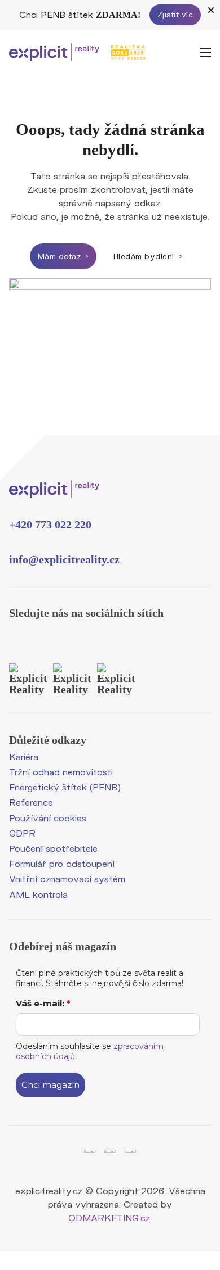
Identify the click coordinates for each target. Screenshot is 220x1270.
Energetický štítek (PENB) (65, 786)
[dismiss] (211, 10)
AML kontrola (38, 894)
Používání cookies (47, 817)
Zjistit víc (175, 14)
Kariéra (23, 756)
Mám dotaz (59, 256)
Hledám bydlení (143, 256)
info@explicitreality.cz (64, 559)
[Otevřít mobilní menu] (205, 52)
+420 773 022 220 (50, 524)
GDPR (22, 833)
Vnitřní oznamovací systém (67, 878)
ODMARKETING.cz (109, 1217)
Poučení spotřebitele (53, 848)
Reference (31, 802)
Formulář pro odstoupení (62, 863)
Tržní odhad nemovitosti (61, 771)
